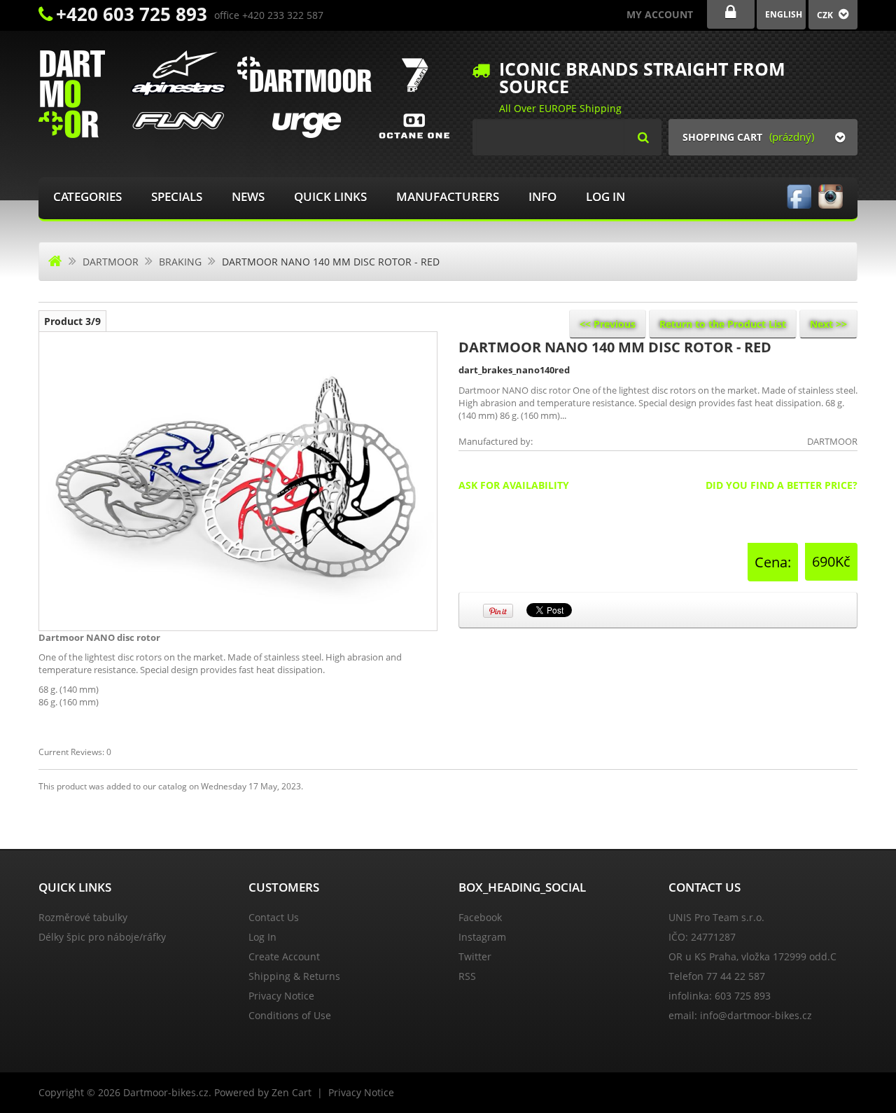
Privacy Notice (281, 995)
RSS (467, 976)
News (248, 196)
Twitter (474, 956)
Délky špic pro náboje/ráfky (102, 936)
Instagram (482, 936)
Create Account (284, 956)
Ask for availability (513, 485)
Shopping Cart (722, 137)
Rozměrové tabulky (82, 917)
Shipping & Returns (294, 976)
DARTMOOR (111, 261)
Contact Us (273, 917)
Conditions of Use (289, 1015)
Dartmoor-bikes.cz (166, 1092)
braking (180, 261)
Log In (605, 196)
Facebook (480, 917)
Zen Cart (292, 1092)
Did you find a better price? (782, 485)
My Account (659, 14)
